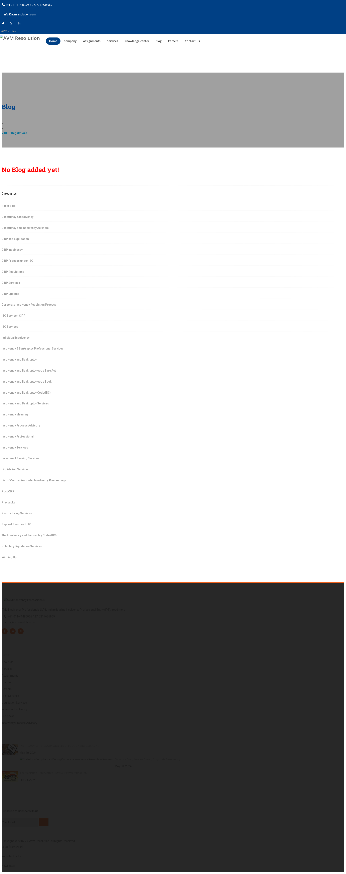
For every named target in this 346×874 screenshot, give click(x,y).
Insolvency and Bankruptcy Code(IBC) (26, 392)
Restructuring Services (17, 513)
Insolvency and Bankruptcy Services (25, 403)
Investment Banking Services (20, 458)
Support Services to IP (16, 524)
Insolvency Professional (18, 436)
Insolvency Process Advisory (21, 425)
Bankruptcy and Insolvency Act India (25, 227)
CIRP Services (11, 282)
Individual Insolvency (15, 337)
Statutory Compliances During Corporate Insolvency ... (149, 759)
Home (53, 41)
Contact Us (192, 41)
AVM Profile (8, 31)
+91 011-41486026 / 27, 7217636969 (28, 4)
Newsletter (8, 865)
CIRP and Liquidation (15, 238)
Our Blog (7, 682)
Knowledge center (137, 41)
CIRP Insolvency (12, 249)
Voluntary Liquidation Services (22, 546)
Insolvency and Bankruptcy (19, 359)
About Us (7, 662)
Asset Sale (8, 205)
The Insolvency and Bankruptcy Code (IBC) (29, 535)
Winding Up (9, 557)
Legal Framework (12, 846)
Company (70, 41)
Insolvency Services (15, 447)
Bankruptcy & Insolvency (17, 216)
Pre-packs (8, 502)
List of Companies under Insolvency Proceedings (34, 480)
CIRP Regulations (13, 271)
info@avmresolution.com (19, 14)
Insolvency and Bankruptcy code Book (26, 381)
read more (118, 609)
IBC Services (10, 326)
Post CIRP (8, 491)
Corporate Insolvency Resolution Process (29, 304)
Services (112, 41)
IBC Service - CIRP (13, 315)
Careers (173, 41)
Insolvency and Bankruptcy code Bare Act (29, 370)
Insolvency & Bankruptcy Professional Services (32, 348)
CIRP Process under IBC (17, 260)
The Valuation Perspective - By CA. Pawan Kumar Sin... (54, 773)
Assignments (92, 41)
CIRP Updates (10, 293)
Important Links (11, 856)
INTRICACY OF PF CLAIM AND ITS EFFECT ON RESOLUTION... (60, 746)
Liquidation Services (15, 469)
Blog (159, 41)
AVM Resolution (14, 123)
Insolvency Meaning (15, 414)
